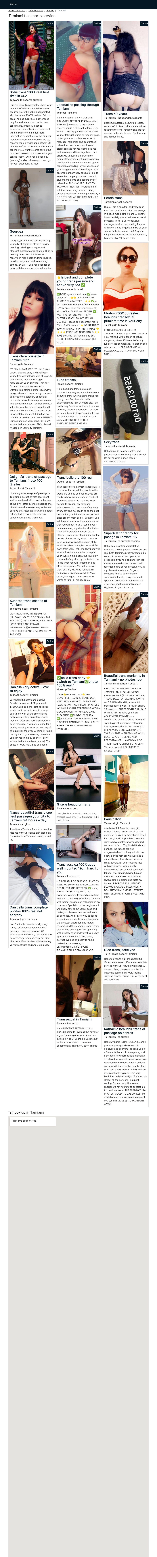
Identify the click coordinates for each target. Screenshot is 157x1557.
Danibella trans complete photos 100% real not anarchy (29, 911)
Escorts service (16, 10)
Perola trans (113, 198)
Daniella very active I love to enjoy (29, 689)
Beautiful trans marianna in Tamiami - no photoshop (124, 677)
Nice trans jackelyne (119, 950)
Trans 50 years (115, 114)
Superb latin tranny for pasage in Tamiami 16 (121, 535)
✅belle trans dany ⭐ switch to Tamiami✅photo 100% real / (77, 681)
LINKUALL (13, 4)
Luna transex (67, 380)
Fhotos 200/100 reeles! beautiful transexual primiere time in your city (123, 317)
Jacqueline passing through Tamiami (78, 106)
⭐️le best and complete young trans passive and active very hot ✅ (75, 281)
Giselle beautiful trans (73, 804)
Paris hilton (112, 819)
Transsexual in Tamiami (74, 1019)
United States (36, 10)
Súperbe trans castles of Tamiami (28, 603)
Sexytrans (111, 442)
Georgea (16, 231)
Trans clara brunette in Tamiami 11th (27, 358)
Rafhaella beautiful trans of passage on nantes (124, 1031)
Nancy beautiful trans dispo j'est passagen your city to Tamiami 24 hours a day (31, 816)
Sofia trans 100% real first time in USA (29, 94)
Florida (50, 10)
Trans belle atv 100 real (74, 477)
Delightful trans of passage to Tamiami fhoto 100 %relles (30, 480)
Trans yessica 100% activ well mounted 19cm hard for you (78, 868)
